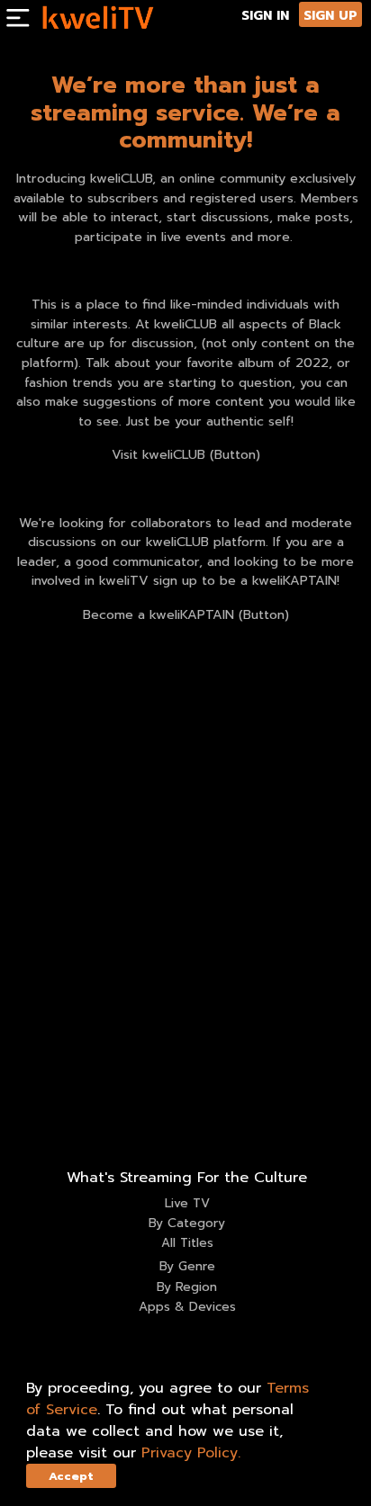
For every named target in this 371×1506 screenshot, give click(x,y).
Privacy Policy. (190, 1453)
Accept (71, 1475)
